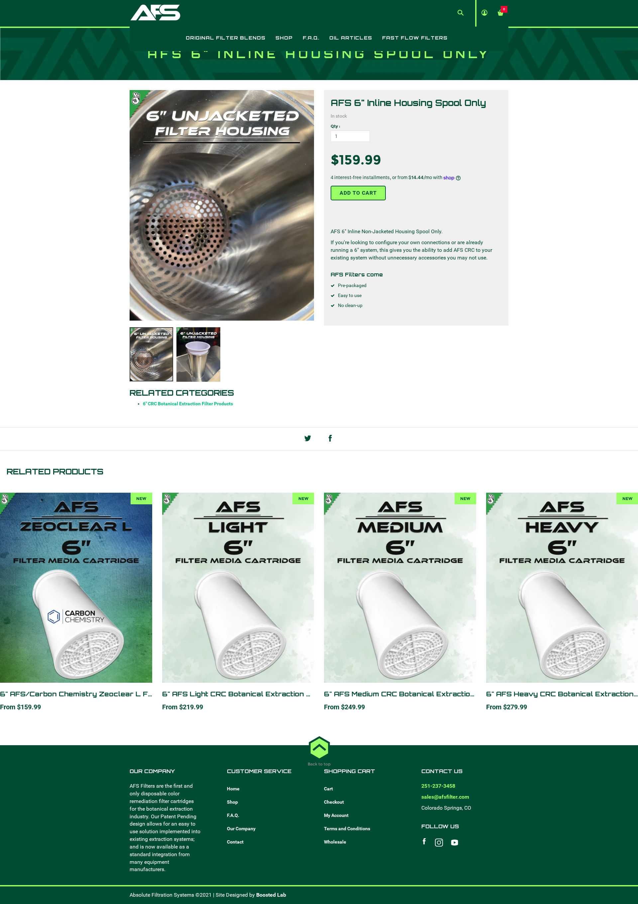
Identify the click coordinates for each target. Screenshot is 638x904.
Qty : (335, 126)
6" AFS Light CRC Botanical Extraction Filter (244, 694)
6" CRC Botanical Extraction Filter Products (188, 403)
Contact (235, 842)
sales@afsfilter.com (445, 797)
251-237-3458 (438, 786)
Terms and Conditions (347, 828)
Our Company (241, 828)
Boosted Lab (271, 895)
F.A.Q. (233, 815)
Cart (328, 788)
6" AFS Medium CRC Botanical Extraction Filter (410, 694)
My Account (336, 815)
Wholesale (335, 842)
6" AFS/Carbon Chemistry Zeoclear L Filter (81, 694)
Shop (232, 802)
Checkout (334, 802)
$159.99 (356, 159)
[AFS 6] (151, 354)
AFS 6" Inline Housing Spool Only (408, 102)
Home (233, 788)
